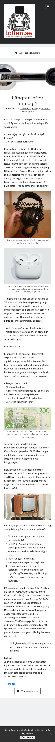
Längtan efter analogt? (27, 76)
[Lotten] (19, 37)
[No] (51, 734)
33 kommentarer (29, 691)
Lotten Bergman (28, 108)
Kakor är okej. (27, 737)
